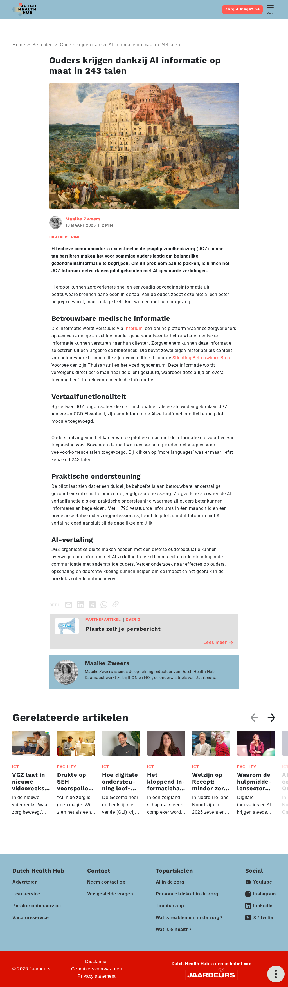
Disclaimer (96, 961)
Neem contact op (106, 882)
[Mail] (69, 604)
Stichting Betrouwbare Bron (201, 357)
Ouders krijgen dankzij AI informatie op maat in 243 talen (120, 44)
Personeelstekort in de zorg (187, 893)
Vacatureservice (30, 917)
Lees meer (215, 642)
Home (18, 44)
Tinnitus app (170, 905)
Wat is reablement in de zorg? (189, 917)
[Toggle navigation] (270, 9)
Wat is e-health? (174, 929)
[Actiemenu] (276, 974)
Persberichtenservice (36, 905)
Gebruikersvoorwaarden (96, 968)
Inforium (134, 328)
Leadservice (26, 893)
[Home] (24, 9)
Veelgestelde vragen (110, 893)
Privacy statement (97, 976)
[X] (93, 604)
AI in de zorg (170, 882)
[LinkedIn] (82, 604)
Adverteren (25, 882)
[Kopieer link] (116, 604)
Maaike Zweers (83, 219)
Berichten (42, 44)
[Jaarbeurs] (211, 974)
